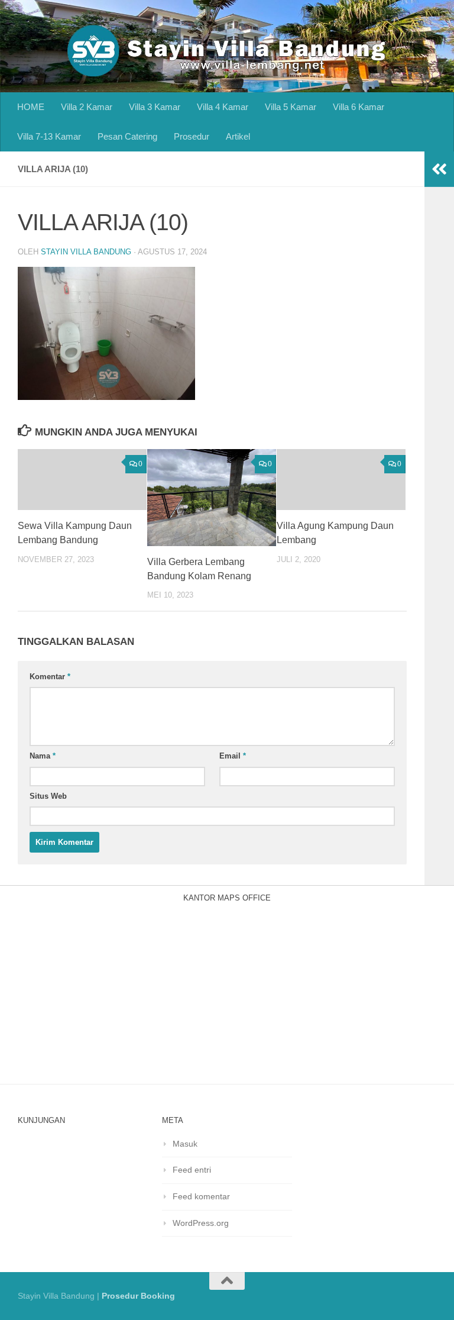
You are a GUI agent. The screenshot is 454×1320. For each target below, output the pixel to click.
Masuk (185, 1143)
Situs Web (48, 796)
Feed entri (192, 1169)
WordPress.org (201, 1223)
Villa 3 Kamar (154, 107)
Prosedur (191, 136)
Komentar (50, 676)
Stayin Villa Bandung (86, 251)
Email (232, 755)
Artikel (238, 136)
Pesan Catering (127, 136)
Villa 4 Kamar (222, 107)
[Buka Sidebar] (439, 169)
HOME (30, 107)
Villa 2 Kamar (86, 107)
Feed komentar (201, 1196)
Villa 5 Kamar (290, 107)
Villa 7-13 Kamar (49, 136)
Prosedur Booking (138, 1295)
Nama (43, 755)
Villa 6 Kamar (358, 107)
